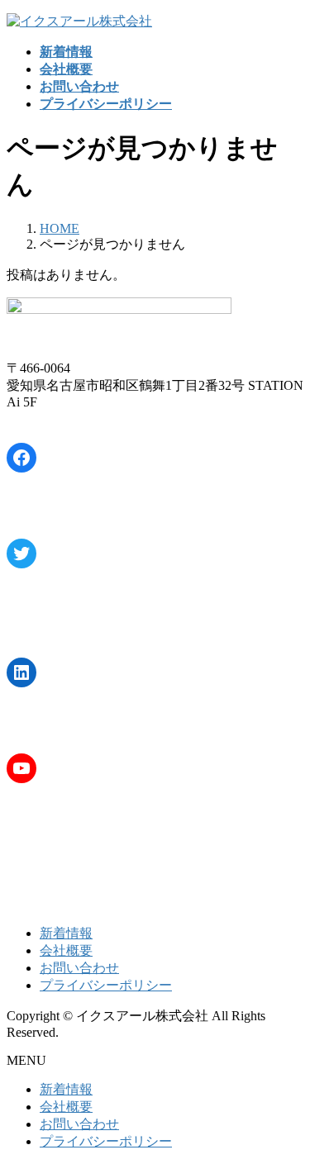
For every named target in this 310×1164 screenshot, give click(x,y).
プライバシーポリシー (106, 985)
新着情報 (66, 933)
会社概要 (66, 950)
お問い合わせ (79, 968)
